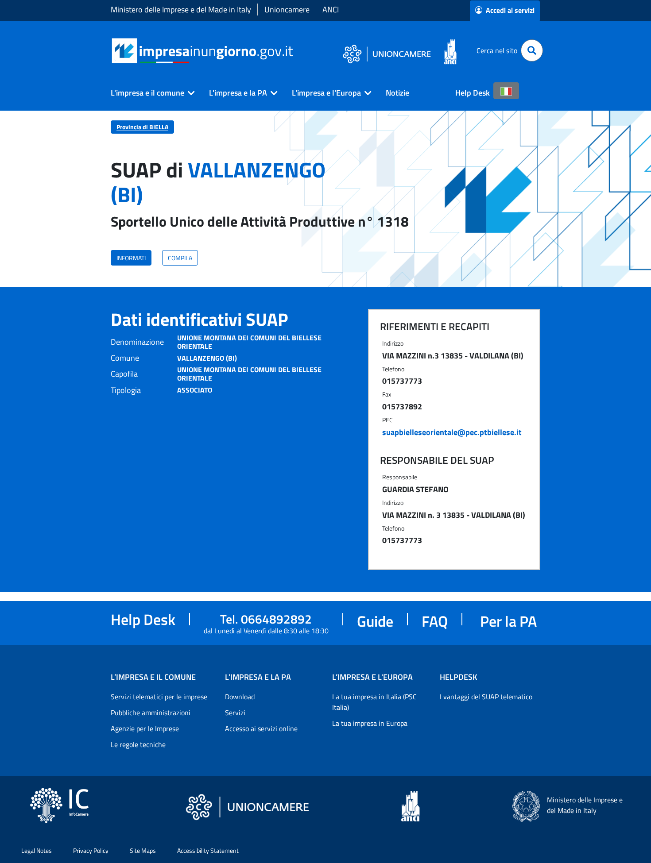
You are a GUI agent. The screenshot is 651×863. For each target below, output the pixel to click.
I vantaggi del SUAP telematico (486, 696)
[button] (149, 93)
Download (240, 696)
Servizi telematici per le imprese (159, 696)
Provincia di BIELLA (142, 126)
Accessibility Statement (208, 850)
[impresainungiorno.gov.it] (296, 50)
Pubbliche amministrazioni (150, 712)
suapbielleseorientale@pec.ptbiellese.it (452, 432)
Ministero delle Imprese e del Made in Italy (181, 9)
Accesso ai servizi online (261, 728)
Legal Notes (36, 850)
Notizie (397, 93)
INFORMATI (131, 257)
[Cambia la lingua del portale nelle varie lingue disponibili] (506, 90)
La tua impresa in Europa (369, 723)
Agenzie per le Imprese (145, 728)
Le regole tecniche (138, 744)
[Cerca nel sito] (532, 50)
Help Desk (472, 93)
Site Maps (143, 850)
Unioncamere (287, 9)
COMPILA (180, 257)
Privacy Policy (90, 850)
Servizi (235, 712)
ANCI (330, 9)
